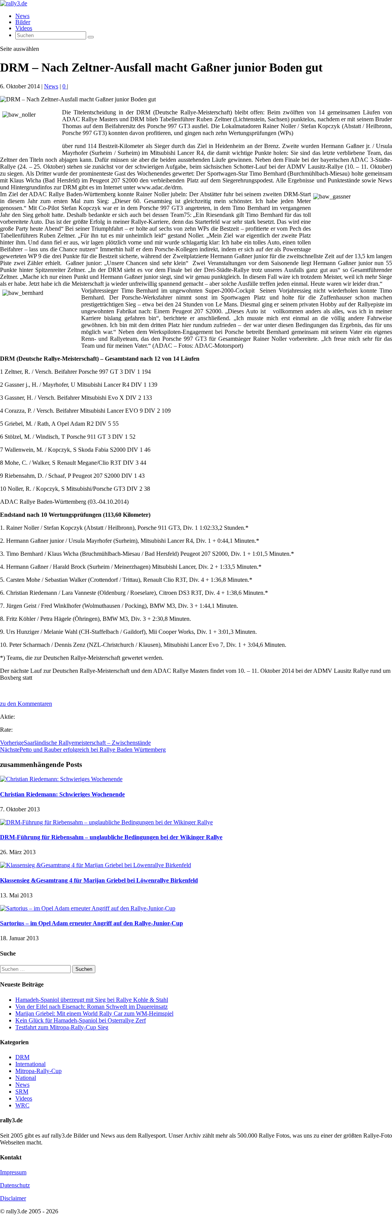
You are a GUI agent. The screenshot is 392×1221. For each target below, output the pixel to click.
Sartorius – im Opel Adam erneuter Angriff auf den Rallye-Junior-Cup (91, 923)
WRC (22, 1105)
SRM (21, 1091)
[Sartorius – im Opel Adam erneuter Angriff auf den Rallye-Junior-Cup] (87, 908)
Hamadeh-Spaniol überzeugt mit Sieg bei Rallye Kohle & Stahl (91, 999)
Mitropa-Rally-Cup (38, 1071)
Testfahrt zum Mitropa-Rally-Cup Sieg (61, 1027)
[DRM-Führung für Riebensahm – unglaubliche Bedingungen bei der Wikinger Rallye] (106, 822)
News (22, 16)
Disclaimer (13, 1198)
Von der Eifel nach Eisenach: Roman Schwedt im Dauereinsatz (91, 1006)
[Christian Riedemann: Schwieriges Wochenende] (61, 779)
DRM (22, 1057)
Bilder (22, 22)
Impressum (13, 1172)
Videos (23, 28)
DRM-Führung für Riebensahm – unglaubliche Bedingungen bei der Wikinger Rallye (111, 837)
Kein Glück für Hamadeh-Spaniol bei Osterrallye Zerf (80, 1020)
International (30, 1064)
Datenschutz (15, 1185)
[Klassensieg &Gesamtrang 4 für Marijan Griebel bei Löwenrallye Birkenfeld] (95, 865)
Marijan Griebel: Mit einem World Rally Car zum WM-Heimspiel (94, 1013)
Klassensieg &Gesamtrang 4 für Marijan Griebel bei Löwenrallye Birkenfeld (99, 880)
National (25, 1077)
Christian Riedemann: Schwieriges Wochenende (62, 794)
